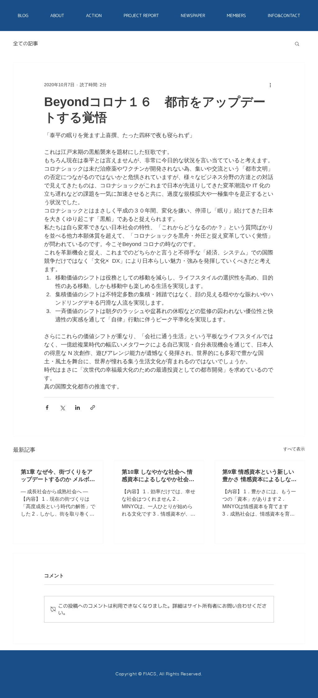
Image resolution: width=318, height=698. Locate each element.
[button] (297, 43)
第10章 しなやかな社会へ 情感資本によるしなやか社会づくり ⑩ (158, 476)
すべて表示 (294, 448)
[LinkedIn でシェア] (77, 407)
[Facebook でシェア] (47, 407)
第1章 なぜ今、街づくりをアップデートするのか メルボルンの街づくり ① (58, 476)
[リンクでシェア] (93, 407)
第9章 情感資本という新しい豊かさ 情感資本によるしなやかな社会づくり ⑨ (259, 476)
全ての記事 (25, 43)
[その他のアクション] (270, 84)
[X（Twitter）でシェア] (62, 407)
